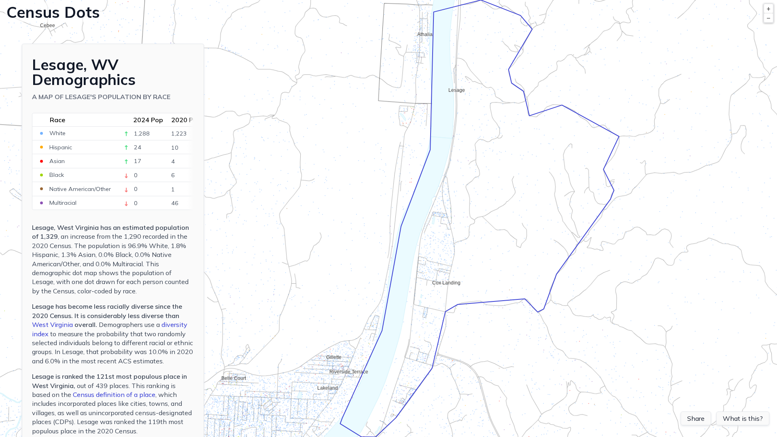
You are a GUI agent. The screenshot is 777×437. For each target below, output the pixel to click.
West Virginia (52, 324)
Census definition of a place (114, 394)
